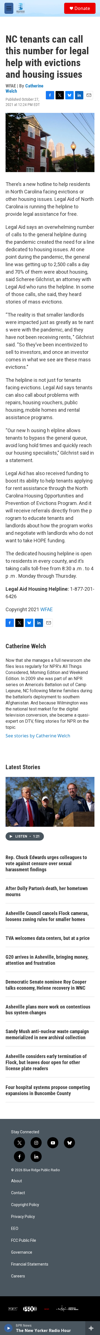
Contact (18, 1193)
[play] (8, 1328)
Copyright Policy (25, 1205)
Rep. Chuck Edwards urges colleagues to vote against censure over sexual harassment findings (46, 863)
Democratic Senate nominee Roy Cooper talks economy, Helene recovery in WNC (46, 985)
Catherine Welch (26, 646)
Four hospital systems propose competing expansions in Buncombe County (48, 1090)
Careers (18, 1276)
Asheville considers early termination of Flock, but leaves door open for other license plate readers (46, 1062)
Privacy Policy (23, 1217)
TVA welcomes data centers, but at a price (48, 938)
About (16, 1181)
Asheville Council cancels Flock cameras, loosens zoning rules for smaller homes (47, 916)
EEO (14, 1229)
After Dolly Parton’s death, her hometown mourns (47, 891)
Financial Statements (29, 1264)
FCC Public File (23, 1240)
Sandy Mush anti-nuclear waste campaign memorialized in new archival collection (47, 1034)
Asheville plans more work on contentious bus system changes (48, 1010)
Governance (21, 1252)
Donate (82, 8)
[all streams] (92, 1328)
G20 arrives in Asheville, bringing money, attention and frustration (47, 960)
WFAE (46, 609)
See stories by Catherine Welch (38, 736)
